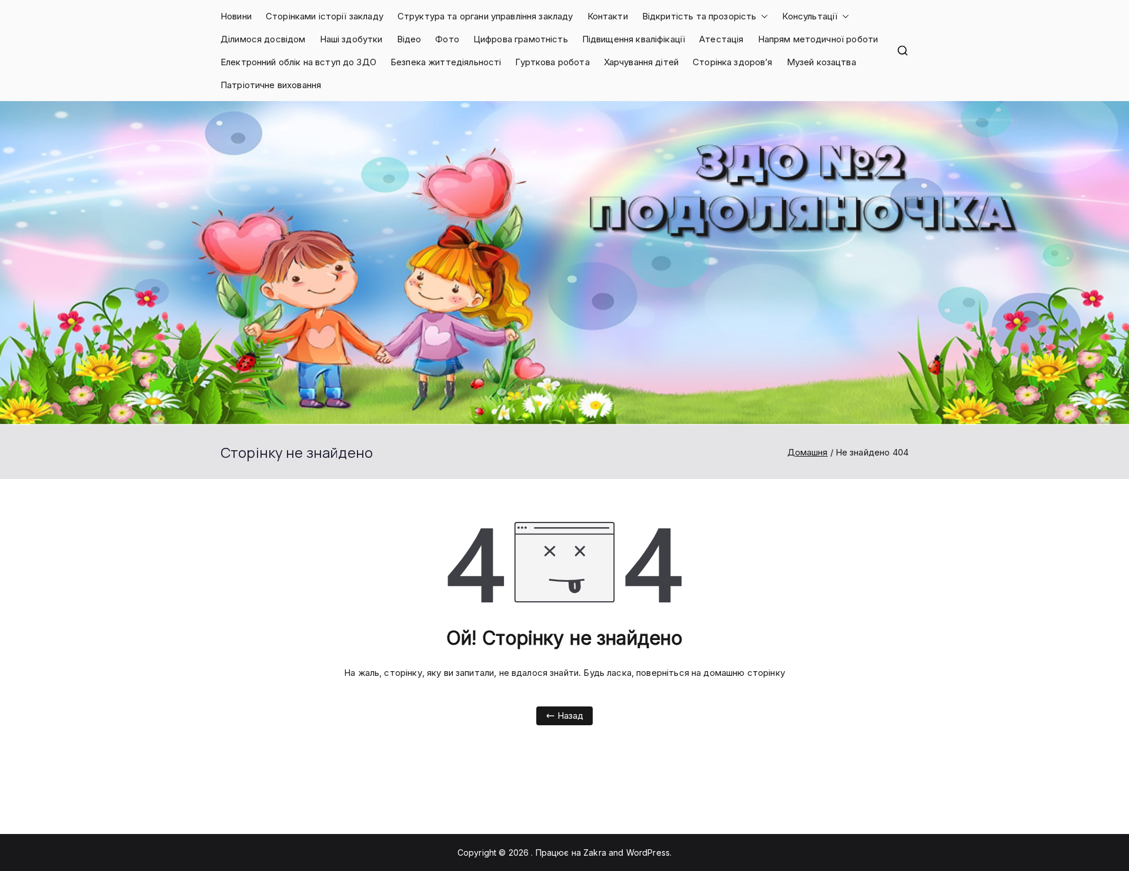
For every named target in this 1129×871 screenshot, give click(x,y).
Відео (409, 39)
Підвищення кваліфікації (633, 39)
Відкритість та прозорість (699, 16)
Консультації (809, 16)
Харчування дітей (641, 62)
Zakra (594, 852)
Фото (447, 39)
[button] (762, 16)
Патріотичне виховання (271, 85)
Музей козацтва (821, 62)
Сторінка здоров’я (733, 62)
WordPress (648, 852)
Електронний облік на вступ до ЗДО (298, 62)
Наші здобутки (351, 39)
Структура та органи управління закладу (485, 16)
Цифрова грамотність (520, 39)
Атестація (721, 39)
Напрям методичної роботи (818, 39)
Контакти (607, 16)
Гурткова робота (552, 62)
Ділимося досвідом (263, 39)
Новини (236, 16)
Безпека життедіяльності (445, 62)
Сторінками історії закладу (324, 16)
